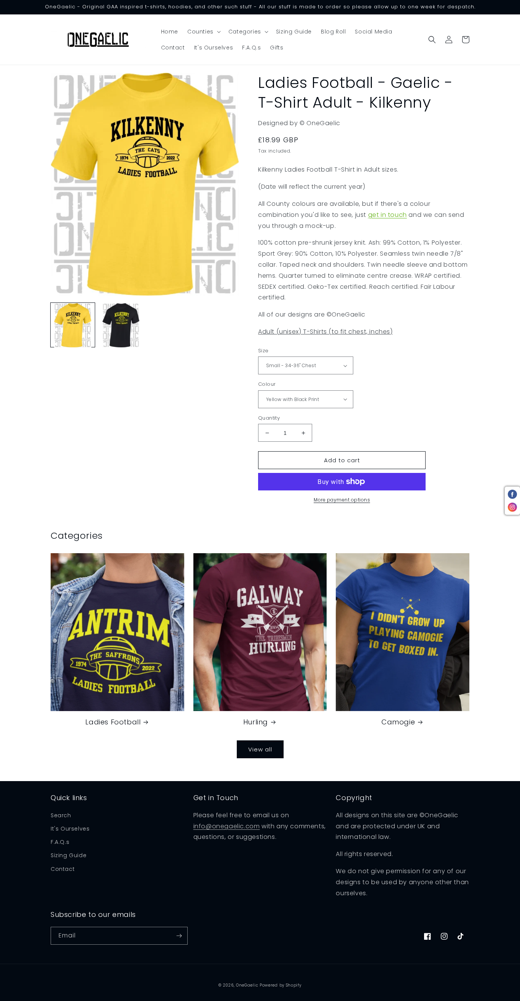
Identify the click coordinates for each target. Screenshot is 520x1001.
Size (263, 350)
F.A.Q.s (60, 842)
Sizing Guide (68, 855)
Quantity (269, 418)
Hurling (255, 722)
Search (61, 815)
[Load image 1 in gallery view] (73, 325)
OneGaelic (247, 985)
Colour (267, 384)
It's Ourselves (70, 828)
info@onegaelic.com (226, 826)
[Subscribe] (179, 936)
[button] (203, 32)
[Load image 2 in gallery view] (121, 325)
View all (260, 749)
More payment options (342, 500)
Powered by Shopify (280, 985)
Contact (63, 869)
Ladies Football (112, 722)
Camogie (398, 722)
